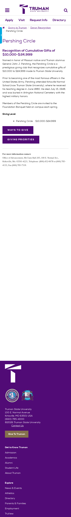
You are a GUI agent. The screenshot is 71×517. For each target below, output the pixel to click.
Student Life (11, 467)
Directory (59, 20)
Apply (9, 20)
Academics (11, 457)
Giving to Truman (17, 27)
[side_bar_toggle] (1, 35)
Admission (10, 452)
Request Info (38, 20)
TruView (9, 513)
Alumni (9, 462)
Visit (21, 20)
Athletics (9, 493)
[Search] (66, 10)
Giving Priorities (20, 139)
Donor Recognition (40, 27)
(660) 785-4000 (14, 419)
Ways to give (17, 130)
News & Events (13, 488)
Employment (12, 508)
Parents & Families (15, 503)
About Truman (13, 472)
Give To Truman (16, 434)
